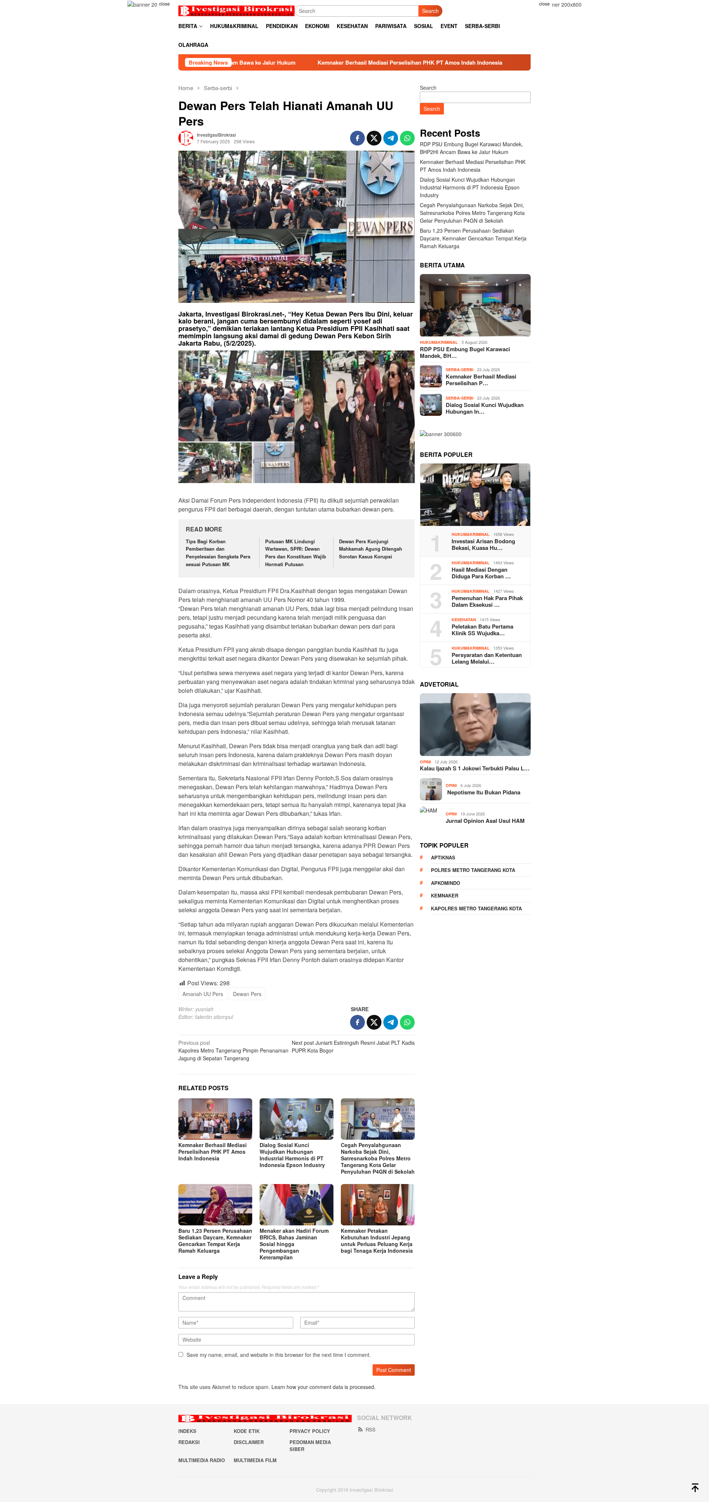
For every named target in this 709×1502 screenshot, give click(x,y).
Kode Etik (247, 1430)
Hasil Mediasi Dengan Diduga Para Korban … (481, 572)
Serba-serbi (459, 370)
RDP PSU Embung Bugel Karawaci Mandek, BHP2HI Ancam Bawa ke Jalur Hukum (471, 148)
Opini (425, 761)
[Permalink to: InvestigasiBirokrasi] (185, 137)
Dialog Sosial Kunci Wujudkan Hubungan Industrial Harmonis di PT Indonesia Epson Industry (292, 1155)
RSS (371, 1429)
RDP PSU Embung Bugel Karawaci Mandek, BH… (465, 352)
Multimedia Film (255, 1460)
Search (430, 10)
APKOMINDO (445, 882)
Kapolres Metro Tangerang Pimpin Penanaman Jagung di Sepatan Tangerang (233, 1050)
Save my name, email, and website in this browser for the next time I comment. (278, 1354)
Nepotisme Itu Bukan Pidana (483, 792)
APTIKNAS (443, 857)
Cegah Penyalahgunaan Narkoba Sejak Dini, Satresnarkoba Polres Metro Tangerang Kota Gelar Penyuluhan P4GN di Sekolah (378, 1158)
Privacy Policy (310, 1430)
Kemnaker (444, 895)
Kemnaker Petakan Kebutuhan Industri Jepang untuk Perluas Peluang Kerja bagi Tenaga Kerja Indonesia (377, 1240)
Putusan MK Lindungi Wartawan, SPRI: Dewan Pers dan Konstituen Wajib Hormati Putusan (295, 553)
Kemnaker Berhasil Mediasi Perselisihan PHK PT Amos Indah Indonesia (322, 62)
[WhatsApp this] (407, 138)
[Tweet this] (374, 138)
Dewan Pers (247, 994)
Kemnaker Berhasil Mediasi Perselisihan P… (481, 379)
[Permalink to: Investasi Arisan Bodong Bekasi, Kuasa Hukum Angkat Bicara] (475, 494)
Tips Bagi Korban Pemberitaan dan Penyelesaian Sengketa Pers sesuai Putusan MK (218, 553)
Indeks (187, 1430)
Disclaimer (249, 1441)
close (164, 3)
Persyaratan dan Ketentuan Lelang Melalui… (487, 658)
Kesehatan (464, 620)
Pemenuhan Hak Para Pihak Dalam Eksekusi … (487, 601)
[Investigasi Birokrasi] (236, 10)
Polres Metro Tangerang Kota (473, 870)
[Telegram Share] (390, 138)
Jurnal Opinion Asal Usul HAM (485, 820)
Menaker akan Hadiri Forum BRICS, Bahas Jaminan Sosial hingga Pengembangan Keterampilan (294, 1244)
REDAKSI (189, 1441)
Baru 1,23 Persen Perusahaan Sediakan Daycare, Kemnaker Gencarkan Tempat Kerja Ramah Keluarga (215, 1240)
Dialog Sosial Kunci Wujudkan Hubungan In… (485, 408)
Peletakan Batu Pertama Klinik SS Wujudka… (482, 629)
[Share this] (357, 138)
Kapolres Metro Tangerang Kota (476, 908)
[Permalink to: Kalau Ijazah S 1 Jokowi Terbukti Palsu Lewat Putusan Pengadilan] (475, 724)
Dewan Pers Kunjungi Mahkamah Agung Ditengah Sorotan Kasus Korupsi (370, 549)
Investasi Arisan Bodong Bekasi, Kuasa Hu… (483, 544)
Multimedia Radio (201, 1460)
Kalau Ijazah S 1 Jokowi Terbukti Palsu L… (475, 768)
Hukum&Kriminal (439, 342)
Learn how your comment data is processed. (323, 1386)
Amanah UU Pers (202, 994)
